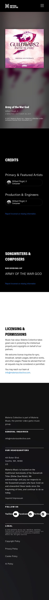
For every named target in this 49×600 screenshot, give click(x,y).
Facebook (23, 514)
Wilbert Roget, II (11, 111)
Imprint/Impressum (14, 498)
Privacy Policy (11, 549)
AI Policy (9, 564)
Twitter (37, 514)
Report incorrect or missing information (20, 284)
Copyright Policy (12, 541)
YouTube (9, 514)
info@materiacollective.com (17, 373)
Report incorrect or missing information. (20, 214)
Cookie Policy (11, 556)
